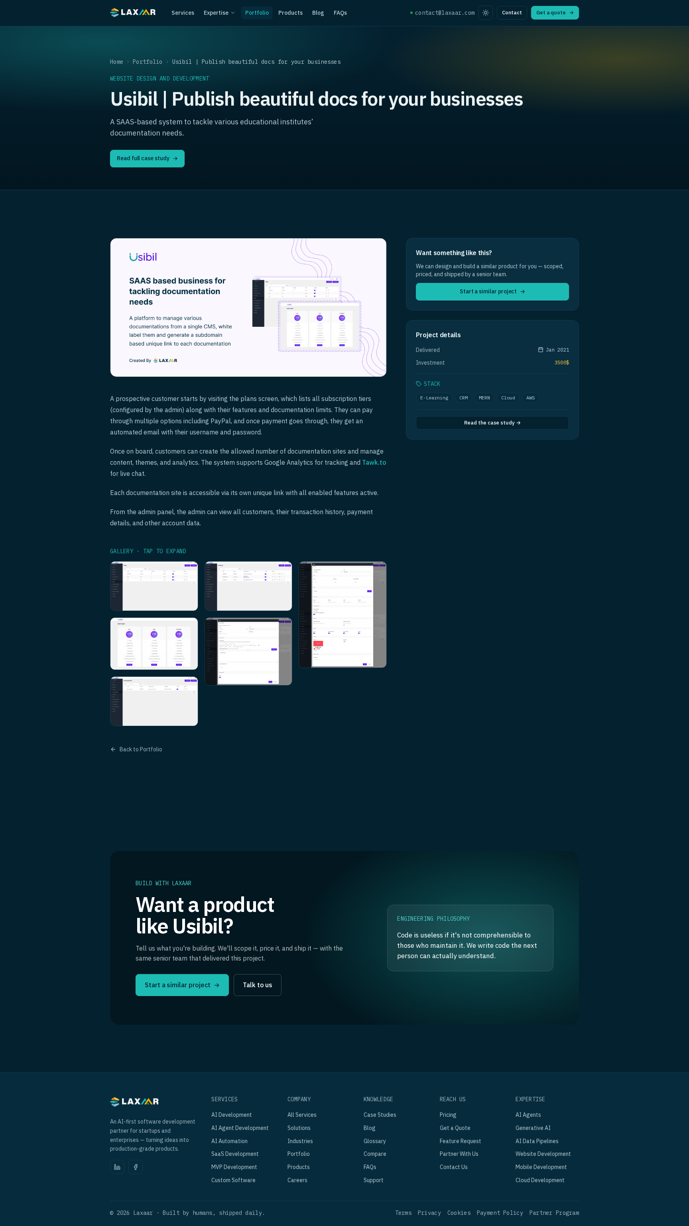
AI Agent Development (240, 1128)
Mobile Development (541, 1167)
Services (182, 12)
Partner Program (554, 1212)
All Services (302, 1114)
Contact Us (454, 1167)
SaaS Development (235, 1153)
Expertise (216, 12)
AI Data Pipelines (537, 1141)
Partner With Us (459, 1153)
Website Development (543, 1153)
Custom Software (233, 1180)
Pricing (448, 1114)
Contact (512, 12)
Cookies (458, 1212)
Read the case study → (492, 422)
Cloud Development (540, 1180)
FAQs (340, 12)
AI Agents (528, 1114)
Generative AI (533, 1128)
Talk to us (257, 985)
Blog (318, 12)
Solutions (299, 1128)
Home (116, 61)
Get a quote (555, 12)
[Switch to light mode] (485, 13)
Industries (300, 1141)
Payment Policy (500, 1212)
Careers (297, 1180)
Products (290, 12)
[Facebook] (135, 1167)
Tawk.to (374, 462)
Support (374, 1180)
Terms (403, 1212)
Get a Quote (455, 1128)
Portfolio (257, 12)
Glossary (375, 1141)
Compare (375, 1153)
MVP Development (234, 1167)
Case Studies (380, 1114)
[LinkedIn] (117, 1167)
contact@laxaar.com (444, 12)
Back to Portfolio (141, 749)
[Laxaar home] (133, 13)
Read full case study (147, 158)
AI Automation (229, 1141)
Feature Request (460, 1141)
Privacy (429, 1212)
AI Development (231, 1114)
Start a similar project (492, 291)
